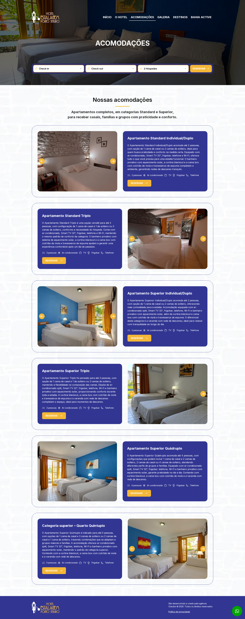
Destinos (180, 17)
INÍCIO (107, 17)
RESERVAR (199, 68)
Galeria (163, 17)
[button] (42, 161)
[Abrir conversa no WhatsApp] (237, 611)
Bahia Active (201, 17)
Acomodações (142, 17)
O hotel (121, 17)
